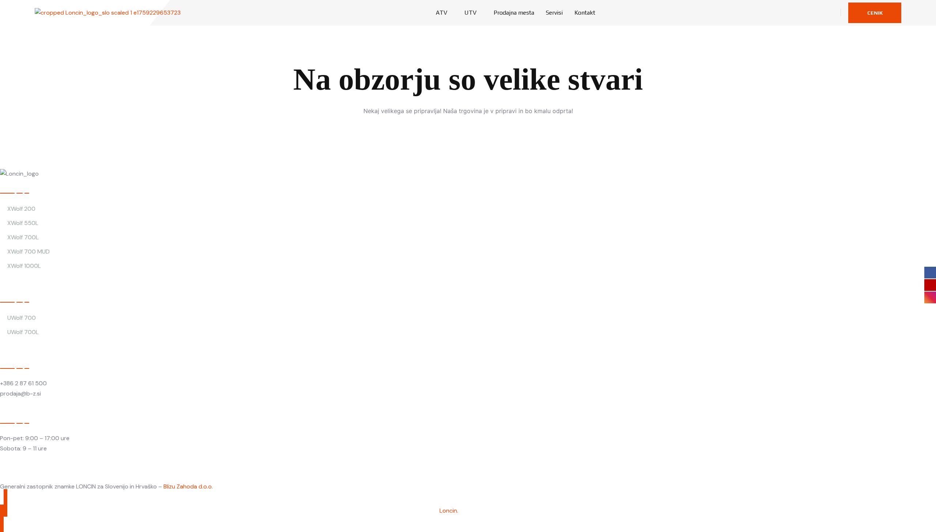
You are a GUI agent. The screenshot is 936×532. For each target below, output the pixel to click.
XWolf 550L (22, 223)
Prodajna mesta (514, 12)
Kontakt (584, 12)
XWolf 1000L (24, 266)
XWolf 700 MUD (28, 251)
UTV (470, 12)
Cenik (875, 13)
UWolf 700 (21, 318)
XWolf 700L (23, 237)
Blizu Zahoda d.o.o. (188, 486)
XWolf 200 (21, 209)
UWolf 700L (23, 332)
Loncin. (448, 510)
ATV (441, 12)
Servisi (554, 12)
